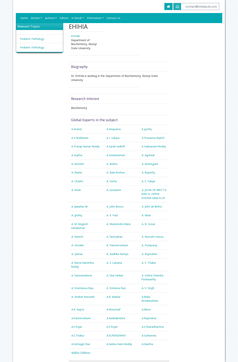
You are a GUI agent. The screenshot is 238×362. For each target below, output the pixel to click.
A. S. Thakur (149, 262)
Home (24, 18)
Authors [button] (50, 18)
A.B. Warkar (113, 297)
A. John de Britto (152, 206)
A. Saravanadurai (81, 275)
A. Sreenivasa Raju (82, 288)
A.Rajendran (149, 318)
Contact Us (113, 18)
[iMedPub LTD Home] (168, 6)
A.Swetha (147, 344)
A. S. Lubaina (114, 262)
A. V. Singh (148, 288)
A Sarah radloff (116, 146)
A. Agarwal (148, 155)
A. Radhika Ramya (117, 254)
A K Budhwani (79, 138)
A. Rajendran (149, 254)
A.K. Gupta (77, 309)
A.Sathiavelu (149, 335)
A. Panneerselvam (117, 245)
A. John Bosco (115, 206)
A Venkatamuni (116, 155)
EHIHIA (75, 36)
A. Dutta (112, 181)
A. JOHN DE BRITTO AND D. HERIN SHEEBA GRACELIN (154, 194)
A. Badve (76, 172)
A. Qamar (77, 254)
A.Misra (146, 309)
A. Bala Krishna (116, 172)
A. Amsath (77, 164)
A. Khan (146, 215)
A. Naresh (77, 236)
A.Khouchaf (113, 309)
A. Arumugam (150, 164)
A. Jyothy (76, 215)
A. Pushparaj (149, 245)
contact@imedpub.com (201, 6)
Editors (64, 18)
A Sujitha (76, 155)
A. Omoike (77, 245)
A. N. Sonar (148, 224)
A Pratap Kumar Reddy (85, 146)
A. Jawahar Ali (79, 206)
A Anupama (114, 129)
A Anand (76, 129)
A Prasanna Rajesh (153, 138)
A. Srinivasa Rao (116, 288)
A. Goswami (114, 190)
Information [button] (94, 18)
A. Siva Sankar (115, 275)
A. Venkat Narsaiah (82, 297)
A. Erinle (76, 190)
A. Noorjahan (115, 236)
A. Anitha (112, 164)
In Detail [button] (76, 18)
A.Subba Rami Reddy (119, 344)
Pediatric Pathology (32, 39)
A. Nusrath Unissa (152, 236)
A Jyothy (147, 129)
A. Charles (77, 181)
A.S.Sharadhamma (153, 326)
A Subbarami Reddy (154, 146)
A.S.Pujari (112, 326)
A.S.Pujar (76, 326)
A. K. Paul (112, 215)
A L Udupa (113, 138)
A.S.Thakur (77, 335)
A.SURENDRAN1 (116, 335)
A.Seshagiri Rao (80, 344)
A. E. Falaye (148, 181)
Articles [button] (35, 18)
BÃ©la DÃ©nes (81, 353)
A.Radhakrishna (116, 318)
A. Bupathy (148, 172)
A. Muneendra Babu (119, 224)
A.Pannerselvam (81, 318)
